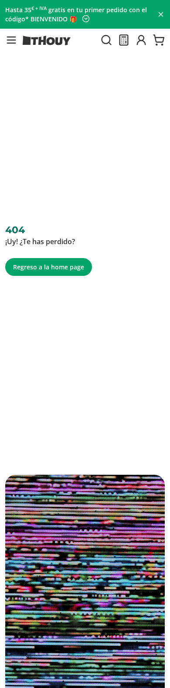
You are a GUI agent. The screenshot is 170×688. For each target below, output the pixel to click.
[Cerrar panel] (161, 14)
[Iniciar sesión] (141, 40)
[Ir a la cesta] (159, 40)
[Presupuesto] (124, 40)
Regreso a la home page (48, 267)
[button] (11, 40)
